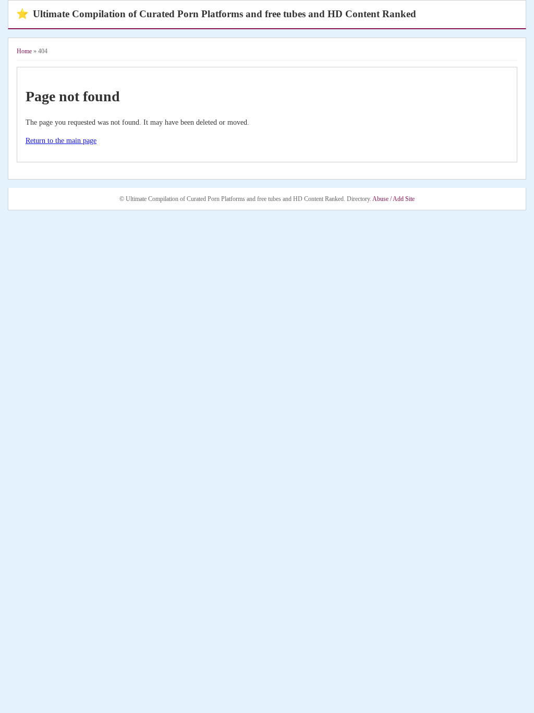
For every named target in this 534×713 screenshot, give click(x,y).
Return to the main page (61, 141)
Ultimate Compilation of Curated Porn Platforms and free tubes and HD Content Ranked (216, 13)
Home (24, 51)
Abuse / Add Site (393, 199)
